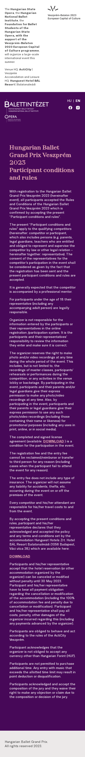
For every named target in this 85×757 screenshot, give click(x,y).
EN (78, 101)
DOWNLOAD (53, 441)
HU (69, 101)
